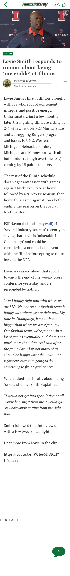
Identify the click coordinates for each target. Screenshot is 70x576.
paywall (45, 223)
